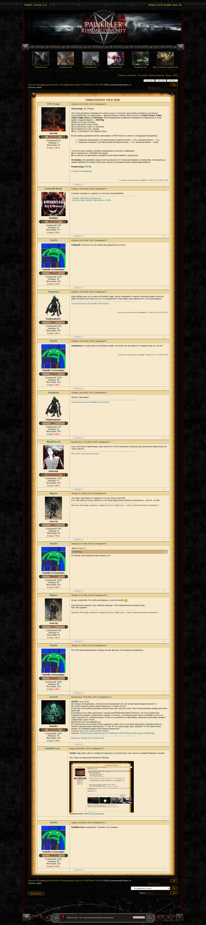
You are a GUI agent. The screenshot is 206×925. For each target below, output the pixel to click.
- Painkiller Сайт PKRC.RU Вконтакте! (86, 198)
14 (105, 823)
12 (111, 697)
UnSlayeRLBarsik (53, 188)
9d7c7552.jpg (125, 733)
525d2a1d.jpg (86, 733)
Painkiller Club (86, 738)
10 (106, 595)
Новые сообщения (128, 75)
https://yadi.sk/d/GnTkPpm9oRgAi (93, 731)
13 (103, 748)
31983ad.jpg (148, 733)
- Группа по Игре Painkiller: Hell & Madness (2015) (91, 200)
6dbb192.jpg (98, 733)
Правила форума (156, 75)
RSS (180, 5)
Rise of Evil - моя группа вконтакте (85, 454)
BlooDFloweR (53, 442)
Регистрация (164, 5)
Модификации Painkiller (48, 84)
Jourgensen (53, 292)
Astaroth (53, 697)
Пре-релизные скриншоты (165, 67)
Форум (31, 84)
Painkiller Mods (98, 738)
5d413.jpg (137, 733)
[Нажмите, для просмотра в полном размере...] (101, 812)
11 (106, 645)
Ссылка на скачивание (81, 171)
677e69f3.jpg (112, 733)
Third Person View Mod (93, 84)
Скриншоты (40, 67)
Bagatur (53, 493)
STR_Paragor (53, 104)
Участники (143, 75)
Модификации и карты (71, 84)
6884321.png (90, 814)
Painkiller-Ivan (52, 748)
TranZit (53, 240)
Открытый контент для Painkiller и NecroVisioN (90, 304)
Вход (175, 5)
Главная (152, 5)
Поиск (168, 75)
